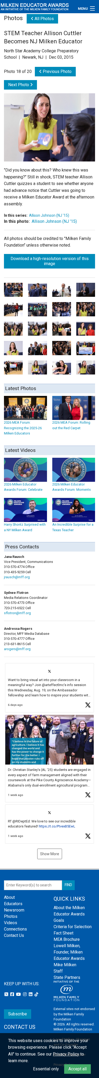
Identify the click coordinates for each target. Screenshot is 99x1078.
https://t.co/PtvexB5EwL (57, 826)
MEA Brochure (67, 939)
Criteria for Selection (73, 926)
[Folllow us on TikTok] (36, 994)
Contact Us (14, 935)
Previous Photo (57, 71)
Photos (10, 916)
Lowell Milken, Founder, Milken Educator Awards (69, 952)
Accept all (77, 1068)
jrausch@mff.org (17, 577)
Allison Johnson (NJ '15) (49, 215)
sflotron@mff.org (17, 613)
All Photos (44, 18)
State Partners (67, 977)
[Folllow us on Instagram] (25, 994)
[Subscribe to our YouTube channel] (19, 994)
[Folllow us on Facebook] (13, 994)
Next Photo (19, 84)
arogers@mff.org (17, 649)
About (9, 897)
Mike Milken (65, 964)
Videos (10, 922)
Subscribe (17, 1013)
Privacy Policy (66, 1054)
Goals (59, 920)
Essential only (46, 1068)
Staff (58, 971)
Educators (13, 903)
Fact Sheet (63, 933)
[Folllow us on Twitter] (7, 994)
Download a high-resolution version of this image (50, 261)
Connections (15, 929)
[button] (49, 687)
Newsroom (14, 910)
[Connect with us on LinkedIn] (31, 994)
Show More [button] (49, 854)
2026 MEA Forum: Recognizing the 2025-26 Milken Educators (23, 427)
